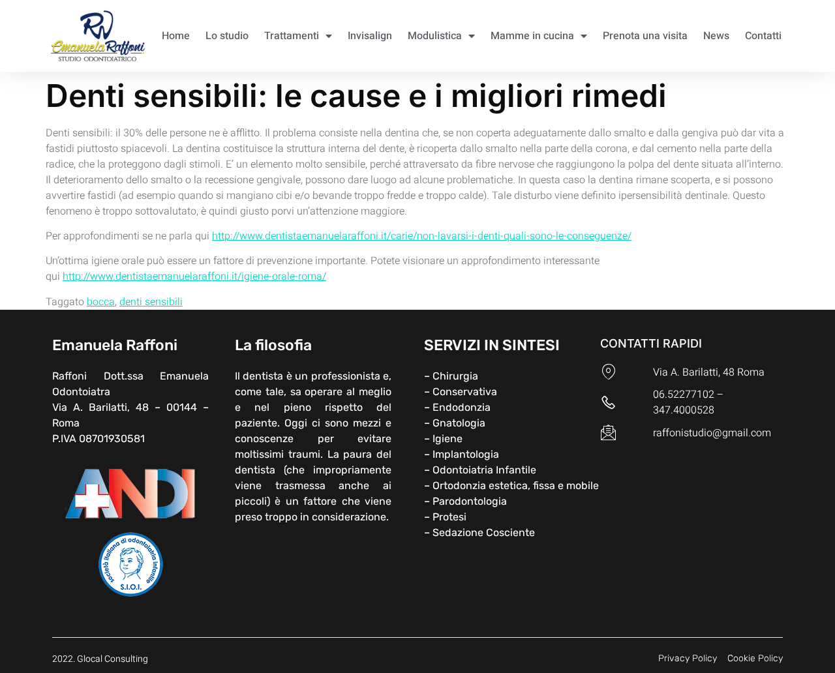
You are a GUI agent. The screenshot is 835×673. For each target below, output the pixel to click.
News (716, 36)
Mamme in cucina (532, 36)
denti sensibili (151, 302)
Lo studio (227, 36)
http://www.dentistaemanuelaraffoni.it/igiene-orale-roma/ (194, 276)
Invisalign (370, 36)
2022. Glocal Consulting (100, 659)
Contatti (763, 36)
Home (176, 36)
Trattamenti (291, 36)
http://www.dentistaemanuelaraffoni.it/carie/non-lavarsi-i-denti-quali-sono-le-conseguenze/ (421, 236)
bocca (101, 302)
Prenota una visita (645, 36)
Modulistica (435, 36)
